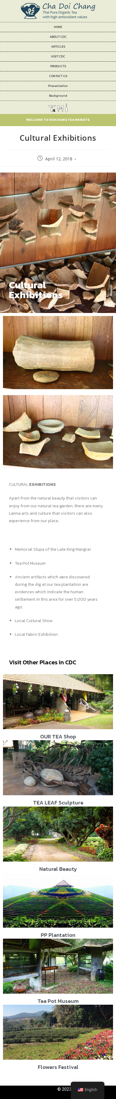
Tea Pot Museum (58, 1001)
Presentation (58, 86)
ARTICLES (58, 46)
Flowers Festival (58, 1067)
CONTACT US (58, 76)
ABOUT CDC (58, 37)
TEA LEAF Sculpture (58, 803)
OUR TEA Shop (58, 736)
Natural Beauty (58, 869)
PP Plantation (58, 935)
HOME (58, 27)
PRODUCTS (58, 66)
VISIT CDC (58, 56)
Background (58, 95)
